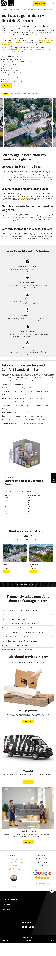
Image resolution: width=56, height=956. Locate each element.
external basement (7, 177)
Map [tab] (12, 93)
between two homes (30, 177)
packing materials (37, 49)
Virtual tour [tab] (35, 93)
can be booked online (33, 179)
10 (33, 147)
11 (35, 147)
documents (12, 176)
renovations (9, 217)
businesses (20, 235)
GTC (52, 940)
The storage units (13, 195)
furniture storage (46, 40)
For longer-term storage (42, 217)
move (10, 42)
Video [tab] (29, 93)
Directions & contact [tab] (20, 93)
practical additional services (12, 49)
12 (36, 147)
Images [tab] (6, 93)
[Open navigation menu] (53, 3)
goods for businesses (29, 176)
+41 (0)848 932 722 (34, 584)
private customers (22, 198)
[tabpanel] (28, 123)
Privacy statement (29, 940)
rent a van (15, 51)
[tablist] (27, 93)
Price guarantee (7, 81)
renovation (19, 42)
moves (3, 217)
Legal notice (5, 940)
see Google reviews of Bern (42, 883)
